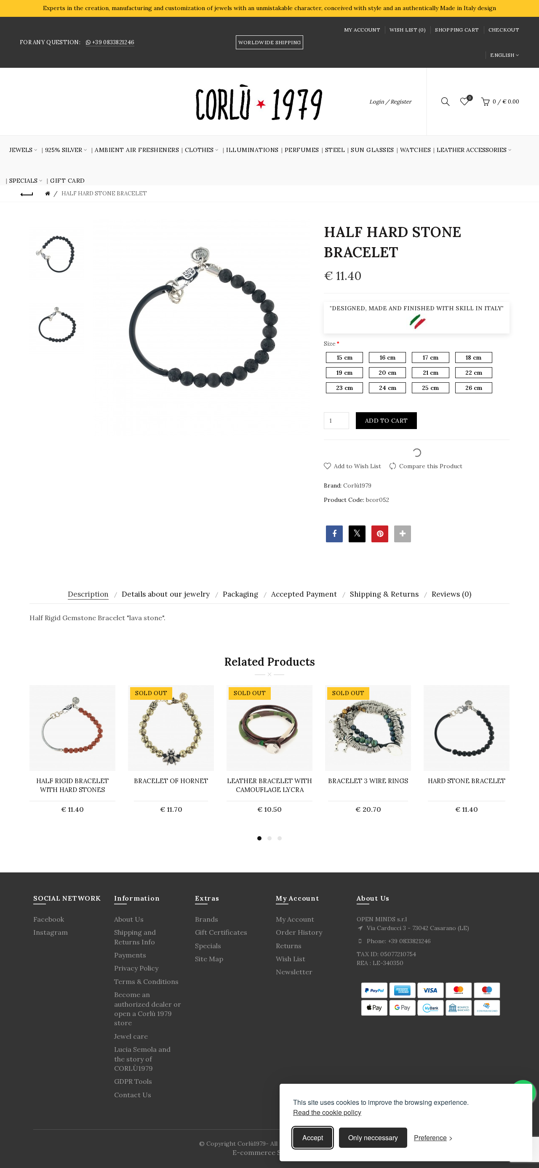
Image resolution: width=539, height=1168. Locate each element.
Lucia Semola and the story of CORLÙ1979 (142, 1058)
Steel (335, 150)
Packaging (240, 594)
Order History (299, 932)
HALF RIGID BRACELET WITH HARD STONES (72, 785)
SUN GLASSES (372, 150)
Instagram (50, 932)
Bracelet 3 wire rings (368, 781)
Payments (130, 955)
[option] (56, 254)
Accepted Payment (304, 594)
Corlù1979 (357, 485)
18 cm (473, 357)
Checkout (503, 30)
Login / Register (390, 101)
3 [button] (280, 838)
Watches (415, 150)
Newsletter (294, 972)
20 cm (387, 372)
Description (88, 594)
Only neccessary (373, 1137)
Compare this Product (430, 466)
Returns (289, 945)
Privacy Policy (136, 968)
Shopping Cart (457, 30)
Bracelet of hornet (171, 781)
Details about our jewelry (166, 594)
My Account (362, 30)
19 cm (344, 372)
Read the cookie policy (327, 1112)
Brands (206, 919)
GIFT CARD (67, 180)
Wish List (290, 959)
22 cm (473, 372)
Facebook (48, 919)
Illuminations (252, 150)
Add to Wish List (357, 466)
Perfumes (302, 150)
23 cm (344, 388)
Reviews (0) (451, 594)
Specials (208, 945)
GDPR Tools (133, 1081)
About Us (129, 919)
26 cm (473, 388)
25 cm (430, 388)
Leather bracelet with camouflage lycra (269, 785)
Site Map (209, 959)
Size (330, 343)
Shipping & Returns (384, 594)
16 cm (387, 357)
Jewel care (131, 1036)
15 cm (344, 357)
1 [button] (259, 838)
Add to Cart (386, 420)
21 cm (430, 372)
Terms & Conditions (146, 981)
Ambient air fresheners (137, 150)
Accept (312, 1137)
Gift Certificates (221, 932)
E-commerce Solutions (269, 1152)
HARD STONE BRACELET (466, 781)
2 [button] (269, 838)
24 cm (387, 388)
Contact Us (132, 1095)
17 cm (430, 357)
